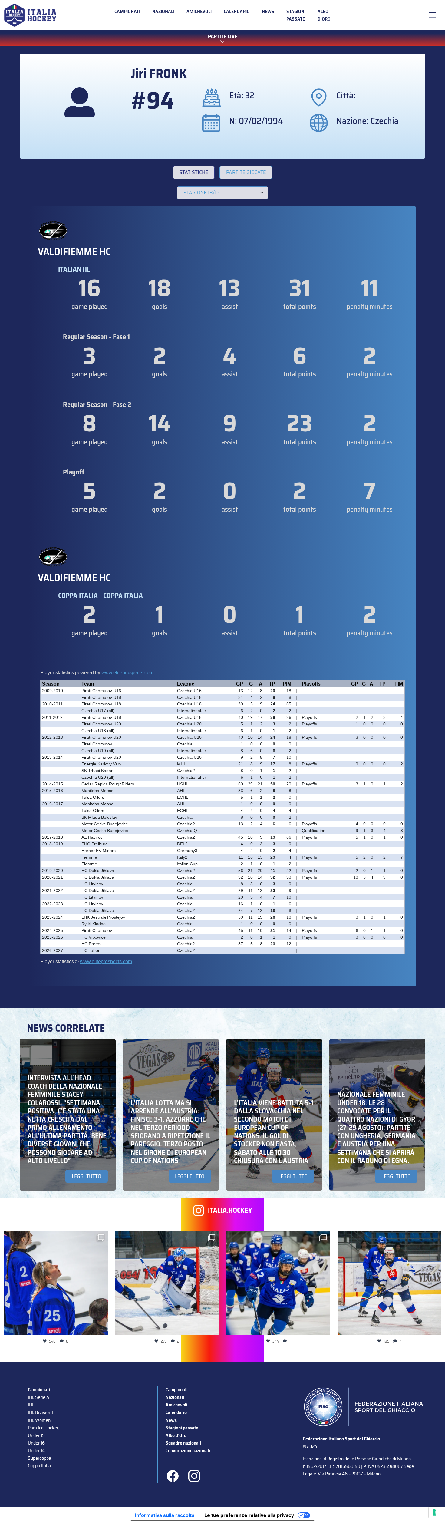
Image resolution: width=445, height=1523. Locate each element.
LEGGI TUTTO (86, 1176)
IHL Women (39, 1420)
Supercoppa (39, 1458)
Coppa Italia (39, 1465)
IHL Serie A (38, 1397)
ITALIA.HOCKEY (230, 1210)
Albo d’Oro (324, 15)
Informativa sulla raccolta (164, 1515)
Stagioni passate (295, 15)
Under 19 (36, 1435)
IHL (31, 1405)
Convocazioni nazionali (188, 1450)
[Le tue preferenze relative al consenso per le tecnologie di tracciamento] (434, 1512)
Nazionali (163, 11)
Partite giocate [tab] (246, 172)
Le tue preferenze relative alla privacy (249, 1515)
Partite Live (222, 36)
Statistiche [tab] (193, 172)
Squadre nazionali (183, 1443)
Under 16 (36, 1443)
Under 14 (36, 1450)
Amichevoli (199, 11)
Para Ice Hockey (43, 1428)
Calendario (237, 11)
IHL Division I (40, 1412)
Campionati (127, 11)
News (268, 11)
